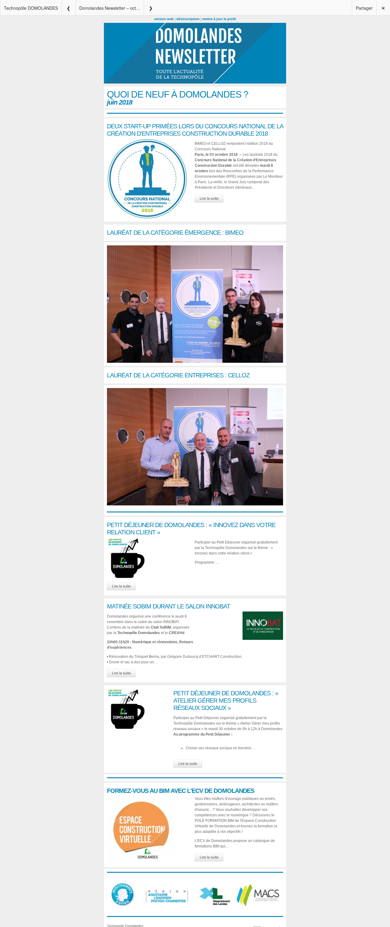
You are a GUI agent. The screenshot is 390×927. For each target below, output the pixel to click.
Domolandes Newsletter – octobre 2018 (111, 8)
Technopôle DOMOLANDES (31, 8)
